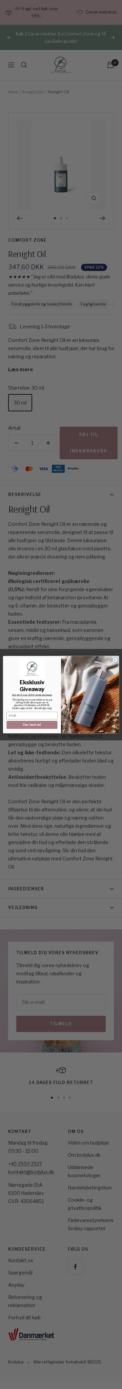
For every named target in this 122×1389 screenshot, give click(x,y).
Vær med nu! (32, 724)
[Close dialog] (115, 659)
